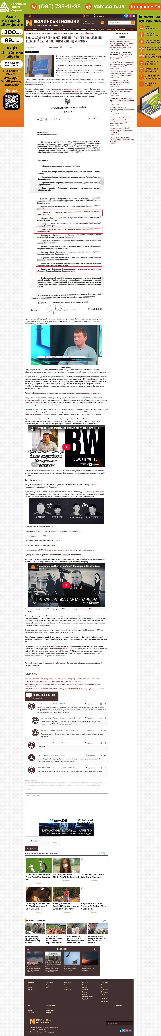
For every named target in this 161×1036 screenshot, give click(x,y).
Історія (103, 994)
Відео (49, 33)
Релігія (84, 994)
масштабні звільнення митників (55, 646)
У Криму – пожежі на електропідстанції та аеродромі (122, 108)
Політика (36, 29)
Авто (71, 29)
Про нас (32, 1032)
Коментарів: (53, 47)
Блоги (55, 33)
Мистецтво (104, 992)
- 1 (105, 718)
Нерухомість (68, 989)
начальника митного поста (70, 89)
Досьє (60, 33)
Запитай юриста (87, 33)
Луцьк (29, 985)
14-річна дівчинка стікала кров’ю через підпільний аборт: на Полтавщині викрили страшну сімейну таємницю (122, 44)
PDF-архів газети (122, 33)
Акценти (101, 29)
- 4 (105, 704)
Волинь (29, 987)
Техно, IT (85, 999)
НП (52, 29)
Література (104, 989)
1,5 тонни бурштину (91, 379)
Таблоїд (83, 29)
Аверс (132, 29)
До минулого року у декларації (92, 491)
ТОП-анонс (104, 1001)
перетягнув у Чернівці (58, 421)
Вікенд (84, 992)
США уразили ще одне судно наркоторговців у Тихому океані (122, 99)
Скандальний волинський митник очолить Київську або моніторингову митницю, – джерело (60, 688)
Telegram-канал (49, 663)
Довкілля (85, 989)
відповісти (90, 704)
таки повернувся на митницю (88, 393)
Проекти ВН (92, 29)
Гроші (66, 985)
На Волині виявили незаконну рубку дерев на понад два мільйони (121, 91)
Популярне (74, 33)
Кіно (102, 987)
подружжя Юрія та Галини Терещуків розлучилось (61, 554)
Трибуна (118, 1005)
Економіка (46, 29)
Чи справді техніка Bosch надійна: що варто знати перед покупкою (122, 130)
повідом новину (119, 29)
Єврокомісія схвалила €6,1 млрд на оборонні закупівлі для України (122, 139)
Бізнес (66, 987)
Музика (103, 985)
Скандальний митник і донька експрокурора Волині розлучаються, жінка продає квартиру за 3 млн (63, 684)
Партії (48, 987)
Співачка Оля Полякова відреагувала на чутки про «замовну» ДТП (120, 82)
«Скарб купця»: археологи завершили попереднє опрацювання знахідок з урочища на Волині (120, 120)
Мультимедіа (62, 949)
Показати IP (48, 704)
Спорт (77, 29)
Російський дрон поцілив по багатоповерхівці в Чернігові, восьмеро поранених (121, 54)
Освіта (84, 987)
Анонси (66, 33)
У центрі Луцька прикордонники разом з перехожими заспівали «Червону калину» (122, 64)
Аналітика (37, 33)
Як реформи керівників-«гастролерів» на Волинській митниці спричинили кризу (55, 678)
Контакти (40, 1032)
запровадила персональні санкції (68, 648)
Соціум (85, 982)
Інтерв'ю (29, 33)
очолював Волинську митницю (65, 91)
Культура (64, 29)
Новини (122, 37)
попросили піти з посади (59, 369)
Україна (30, 989)
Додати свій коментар (44, 695)
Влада (48, 985)
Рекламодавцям (50, 1032)
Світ (28, 992)
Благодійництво (87, 997)
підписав (59, 68)
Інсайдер (35, 89)
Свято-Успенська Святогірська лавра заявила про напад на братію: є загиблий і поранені (121, 73)
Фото (44, 33)
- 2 (105, 743)
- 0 (105, 768)
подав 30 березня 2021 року (85, 609)
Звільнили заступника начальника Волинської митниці (46, 681)
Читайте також (31, 674)
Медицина (85, 985)
